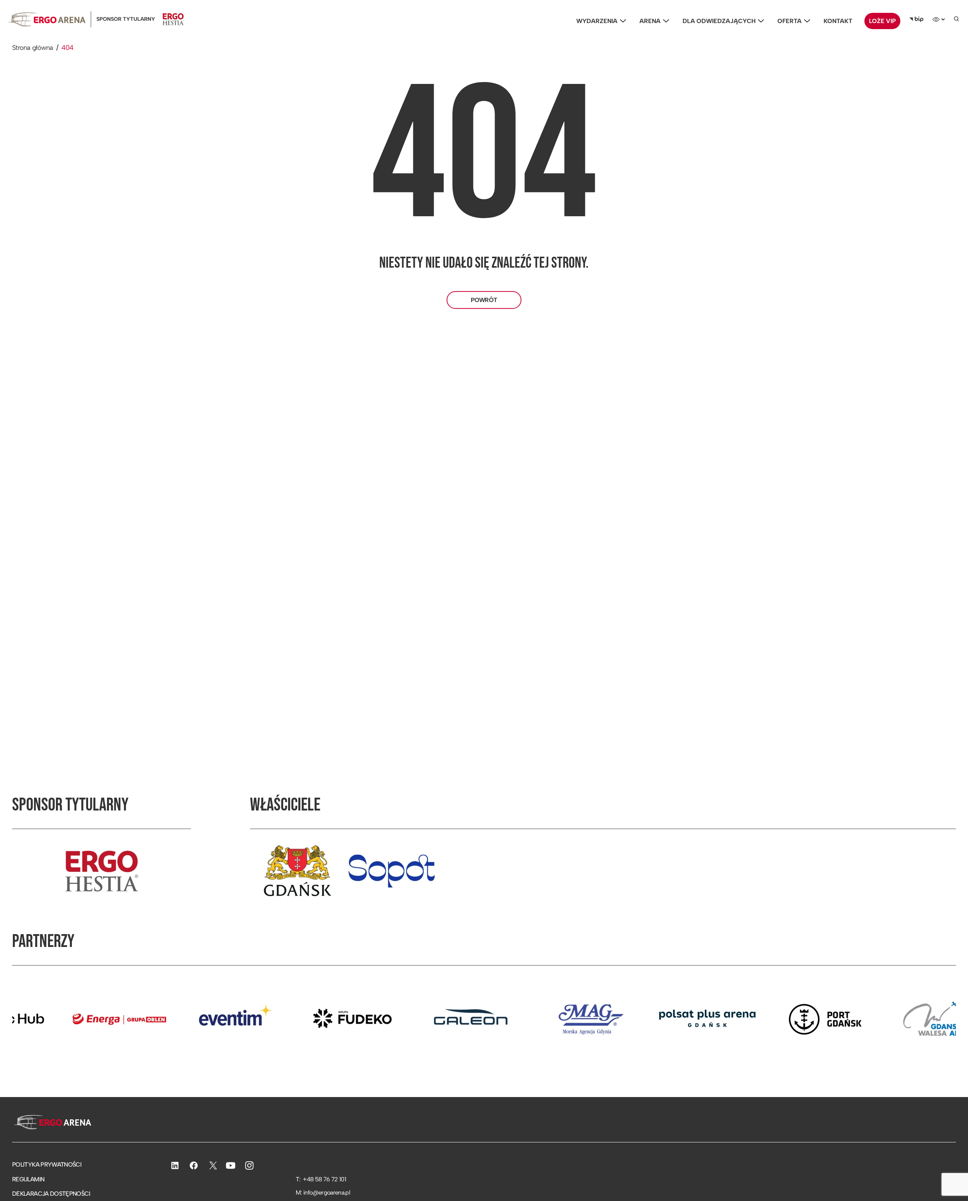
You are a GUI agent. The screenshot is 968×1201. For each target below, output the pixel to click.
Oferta (789, 21)
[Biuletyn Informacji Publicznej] (916, 19)
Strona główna (32, 47)
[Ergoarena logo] (46, 19)
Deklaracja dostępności (51, 1193)
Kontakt (838, 21)
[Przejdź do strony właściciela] (297, 871)
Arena (650, 21)
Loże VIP (882, 21)
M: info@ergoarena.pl (323, 1192)
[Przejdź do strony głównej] (51, 1123)
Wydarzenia (596, 21)
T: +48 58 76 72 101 (321, 1179)
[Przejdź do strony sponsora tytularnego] (101, 871)
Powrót (484, 300)
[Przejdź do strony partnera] (66, 1018)
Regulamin (28, 1179)
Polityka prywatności (46, 1164)
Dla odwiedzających (719, 21)
